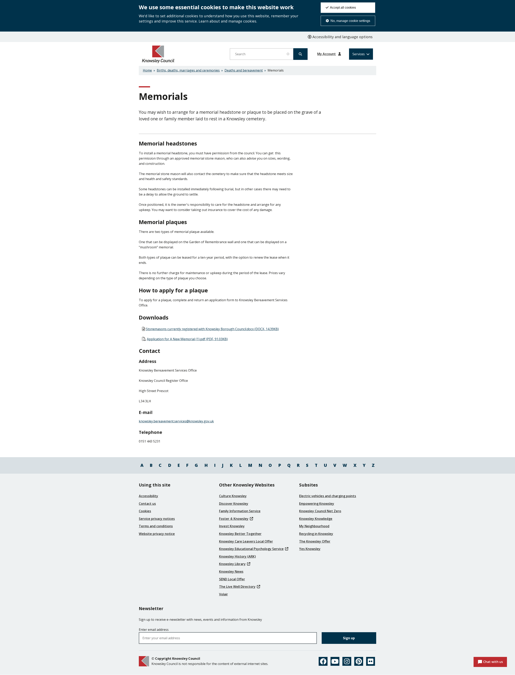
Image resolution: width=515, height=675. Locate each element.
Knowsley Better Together (240, 534)
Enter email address (154, 629)
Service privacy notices (157, 518)
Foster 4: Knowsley (233, 518)
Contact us (147, 503)
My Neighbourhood (314, 526)
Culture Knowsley (233, 496)
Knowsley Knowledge (315, 518)
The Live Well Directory (237, 586)
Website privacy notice (157, 534)
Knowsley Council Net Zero (320, 511)
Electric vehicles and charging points (327, 496)
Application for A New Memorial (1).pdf (187, 339)
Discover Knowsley (233, 503)
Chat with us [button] (493, 662)
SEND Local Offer (232, 579)
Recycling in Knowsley (316, 534)
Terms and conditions (156, 526)
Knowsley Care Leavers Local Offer (246, 541)
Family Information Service (240, 511)
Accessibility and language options (342, 36)
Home (147, 70)
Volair (223, 594)
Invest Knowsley (232, 526)
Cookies (145, 511)
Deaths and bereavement (244, 70)
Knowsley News (231, 571)
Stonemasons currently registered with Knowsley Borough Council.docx (212, 329)
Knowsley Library (232, 564)
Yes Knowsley (309, 549)
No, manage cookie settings (350, 21)
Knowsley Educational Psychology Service (251, 549)
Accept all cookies (342, 7)
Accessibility (148, 496)
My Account (326, 54)
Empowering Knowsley (316, 503)
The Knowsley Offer (314, 541)
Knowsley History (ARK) (237, 556)
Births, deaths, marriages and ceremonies (188, 70)
